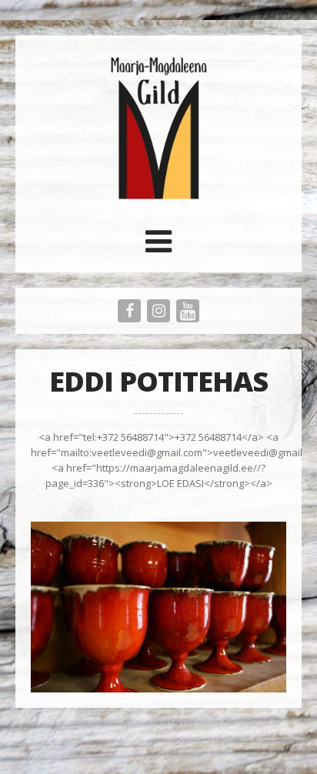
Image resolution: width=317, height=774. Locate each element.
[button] (158, 247)
